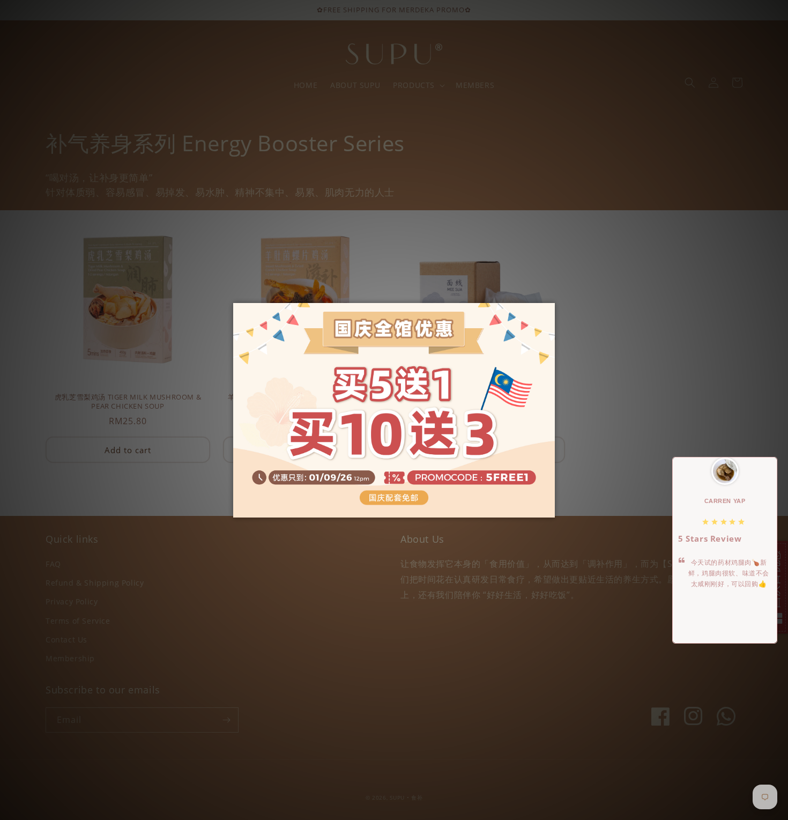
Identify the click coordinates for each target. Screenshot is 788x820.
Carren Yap (725, 501)
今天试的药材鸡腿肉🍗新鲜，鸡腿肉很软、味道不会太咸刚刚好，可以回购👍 (728, 573)
